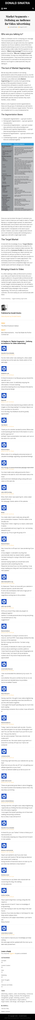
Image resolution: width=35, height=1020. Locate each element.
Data (2, 970)
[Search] (33, 8)
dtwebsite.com (5, 373)
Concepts (3, 960)
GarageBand (4, 997)
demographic (5, 996)
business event (5, 875)
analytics (10, 994)
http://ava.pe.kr (5, 693)
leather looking (5, 895)
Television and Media (6, 985)
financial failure (5, 449)
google (11, 997)
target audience (21, 999)
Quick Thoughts (5, 980)
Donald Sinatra (17, 3)
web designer (21, 1001)
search (27, 997)
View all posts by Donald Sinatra (11, 316)
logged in (12, 953)
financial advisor (5, 631)
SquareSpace (13, 999)
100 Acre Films (5, 1008)
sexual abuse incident (7, 933)
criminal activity (5, 756)
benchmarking (21, 994)
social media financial (7, 669)
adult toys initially (6, 606)
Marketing (8, 298)
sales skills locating (6, 492)
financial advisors (5, 722)
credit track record (6, 780)
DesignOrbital (16, 1018)
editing (11, 996)
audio (15, 994)
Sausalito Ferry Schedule (7, 353)
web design (13, 1001)
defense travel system (7, 850)
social (6, 999)
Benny (2, 512)
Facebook (16, 996)
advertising (4, 994)
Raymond (3, 400)
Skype (3, 999)
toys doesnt (4, 425)
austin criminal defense (7, 801)
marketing (18, 298)
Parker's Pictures (5, 1011)
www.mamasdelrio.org (7, 581)
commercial (29, 994)
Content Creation (5, 965)
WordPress (29, 1001)
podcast (22, 997)
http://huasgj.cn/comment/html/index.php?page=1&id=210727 (17, 467)
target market (24, 298)
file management (25, 996)
